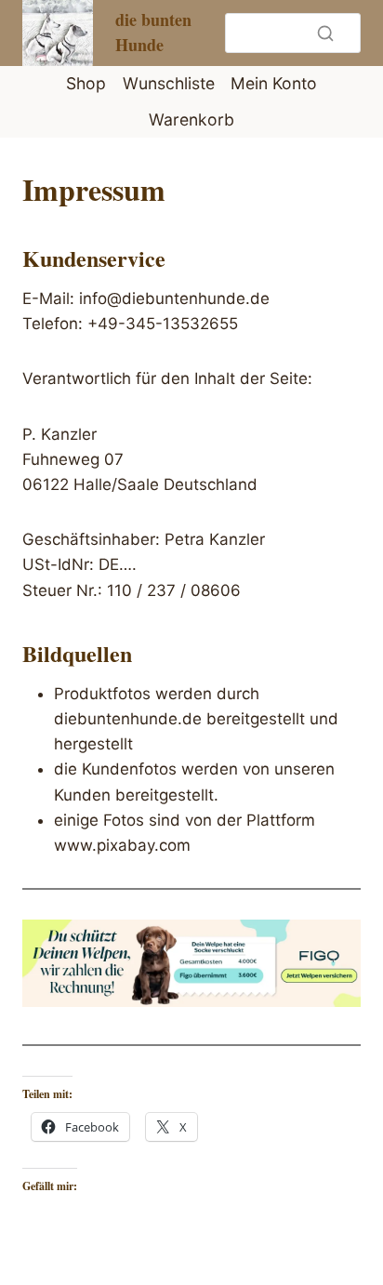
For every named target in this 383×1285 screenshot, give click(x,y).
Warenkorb (191, 119)
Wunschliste (169, 83)
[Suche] (325, 32)
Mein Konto (274, 83)
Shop (86, 83)
